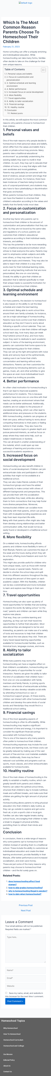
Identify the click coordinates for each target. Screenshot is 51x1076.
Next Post (26, 910)
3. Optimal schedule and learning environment (21, 84)
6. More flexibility (14, 95)
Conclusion (12, 110)
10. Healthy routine (15, 107)
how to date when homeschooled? (24, 894)
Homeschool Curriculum (13, 1040)
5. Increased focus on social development (25, 92)
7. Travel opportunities (16, 98)
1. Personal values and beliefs (19, 74)
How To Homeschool (11, 1034)
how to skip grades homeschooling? (25, 887)
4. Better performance (16, 89)
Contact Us (7, 1072)
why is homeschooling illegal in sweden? (27, 891)
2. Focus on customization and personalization (20, 78)
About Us (6, 1066)
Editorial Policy (9, 1060)
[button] (25, 10)
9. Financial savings (15, 104)
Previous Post (26, 905)
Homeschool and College (13, 1046)
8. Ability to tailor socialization (20, 101)
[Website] (25, 986)
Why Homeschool (10, 1028)
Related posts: (17, 113)
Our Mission (8, 1054)
